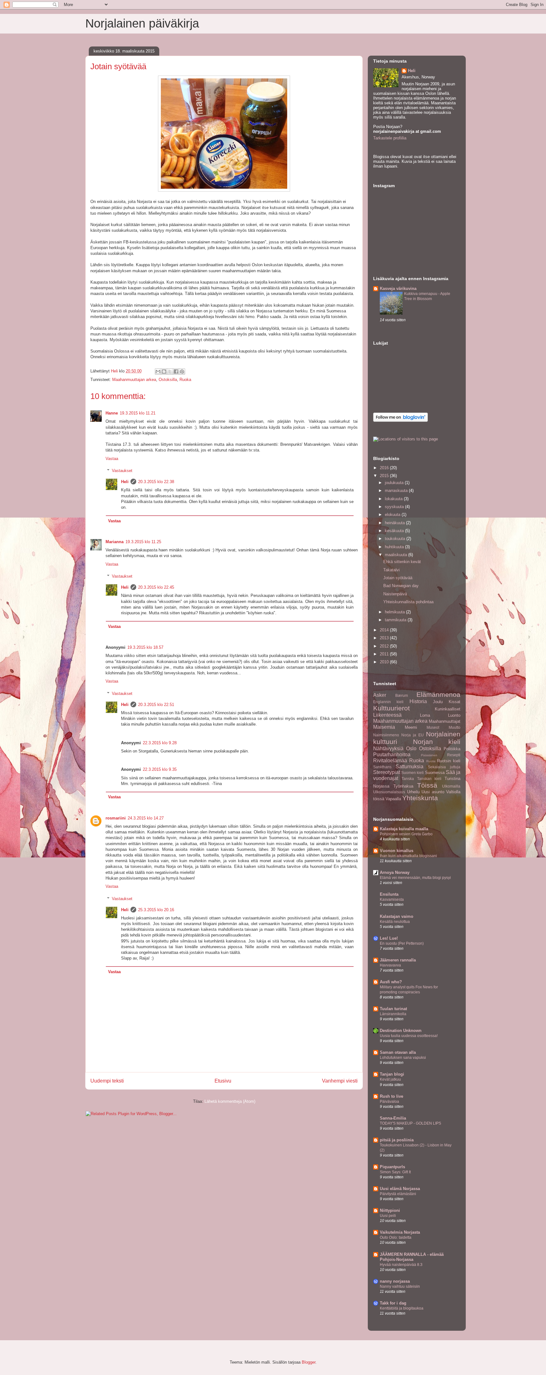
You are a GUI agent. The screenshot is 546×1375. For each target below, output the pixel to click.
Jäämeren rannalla (398, 960)
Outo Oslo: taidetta (395, 1237)
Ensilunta (389, 894)
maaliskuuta (396, 554)
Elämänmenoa (438, 694)
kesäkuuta (395, 530)
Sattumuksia (409, 766)
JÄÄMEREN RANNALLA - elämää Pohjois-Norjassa (412, 1257)
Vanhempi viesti (340, 1080)
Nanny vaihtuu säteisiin (400, 1286)
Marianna (115, 541)
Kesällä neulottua (395, 921)
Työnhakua (403, 786)
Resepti (453, 755)
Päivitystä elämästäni (398, 1194)
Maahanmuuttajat (444, 721)
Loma (425, 715)
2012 (385, 646)
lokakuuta (394, 498)
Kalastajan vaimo (396, 916)
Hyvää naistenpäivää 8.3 (401, 1264)
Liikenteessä (387, 715)
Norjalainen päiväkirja (142, 23)
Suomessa (435, 772)
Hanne (112, 413)
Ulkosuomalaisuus (389, 792)
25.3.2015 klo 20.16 (156, 909)
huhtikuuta (395, 546)
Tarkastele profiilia (389, 138)
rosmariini (116, 818)
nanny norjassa (395, 1281)
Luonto (454, 715)
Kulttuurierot (391, 708)
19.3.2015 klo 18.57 (145, 647)
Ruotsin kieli (448, 760)
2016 (385, 467)
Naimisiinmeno (386, 735)
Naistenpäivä (395, 594)
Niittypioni (390, 1210)
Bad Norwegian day (401, 585)
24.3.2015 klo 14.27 (146, 818)
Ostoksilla (168, 379)
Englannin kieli (388, 702)
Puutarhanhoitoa (391, 754)
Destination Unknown (401, 1030)
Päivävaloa (389, 1101)
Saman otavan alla (398, 1052)
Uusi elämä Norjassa (400, 1188)
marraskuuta (397, 490)
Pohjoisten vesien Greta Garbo (406, 834)
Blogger (308, 1362)
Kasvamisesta (392, 899)
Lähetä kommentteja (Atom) (229, 1101)
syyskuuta (395, 506)
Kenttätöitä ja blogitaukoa (401, 1308)
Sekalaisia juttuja (444, 767)
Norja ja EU (412, 735)
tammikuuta (396, 619)
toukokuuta (395, 538)
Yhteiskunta (420, 797)
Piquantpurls (392, 1166)
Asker (379, 695)
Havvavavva (390, 965)
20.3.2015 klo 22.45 (156, 587)
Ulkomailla (451, 786)
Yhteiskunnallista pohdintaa (408, 601)
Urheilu (413, 791)
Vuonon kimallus (396, 850)
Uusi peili (388, 1215)
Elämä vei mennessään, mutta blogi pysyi (415, 877)
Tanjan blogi (392, 1074)
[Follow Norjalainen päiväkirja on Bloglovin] (400, 420)
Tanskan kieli (429, 779)
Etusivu (223, 1080)
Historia (418, 701)
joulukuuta (395, 482)
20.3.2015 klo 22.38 (156, 481)
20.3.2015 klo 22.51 (156, 704)
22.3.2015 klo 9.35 (160, 769)
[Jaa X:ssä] (170, 371)
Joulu (438, 701)
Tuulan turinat (393, 1008)
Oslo (411, 748)
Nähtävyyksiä (388, 748)
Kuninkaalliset (447, 709)
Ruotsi (430, 761)
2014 (385, 630)
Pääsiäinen (429, 755)
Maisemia (384, 727)
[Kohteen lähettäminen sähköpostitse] (158, 371)
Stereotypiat (386, 772)
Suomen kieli (412, 772)
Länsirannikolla (393, 1014)
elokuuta (393, 514)
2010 (385, 662)
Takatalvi (391, 570)
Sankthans (382, 767)
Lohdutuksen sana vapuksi (403, 1057)
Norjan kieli (437, 741)
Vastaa (112, 458)
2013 (385, 637)
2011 (385, 654)
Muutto (454, 727)
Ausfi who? (391, 981)
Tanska (408, 779)
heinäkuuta (395, 522)
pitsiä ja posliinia (397, 1140)
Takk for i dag (393, 1303)
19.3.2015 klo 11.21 (137, 413)
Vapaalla (393, 798)
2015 (385, 475)
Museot (433, 727)
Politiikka (452, 748)
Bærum (401, 695)
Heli (125, 481)
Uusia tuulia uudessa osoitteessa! (409, 1036)
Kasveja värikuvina (398, 288)
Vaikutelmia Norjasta (400, 1232)
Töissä (427, 785)
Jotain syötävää (397, 577)
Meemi (411, 727)
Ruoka (185, 379)
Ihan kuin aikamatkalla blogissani (408, 856)
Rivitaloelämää (390, 760)
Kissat (454, 701)
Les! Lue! (389, 938)
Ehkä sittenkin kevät (402, 561)
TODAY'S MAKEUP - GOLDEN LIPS (410, 1123)
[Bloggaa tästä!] (164, 371)
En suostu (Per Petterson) (402, 943)
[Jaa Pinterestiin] (182, 371)
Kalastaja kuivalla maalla (404, 828)
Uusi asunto (433, 791)
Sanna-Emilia (393, 1118)
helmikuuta (395, 612)
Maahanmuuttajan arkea (134, 379)
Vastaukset (122, 470)
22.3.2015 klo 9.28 (160, 742)
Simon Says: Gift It (395, 1172)
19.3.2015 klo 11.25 (143, 541)
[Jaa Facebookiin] (176, 371)
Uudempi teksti (107, 1080)
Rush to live (391, 1096)
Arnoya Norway (395, 872)
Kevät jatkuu (390, 1079)
